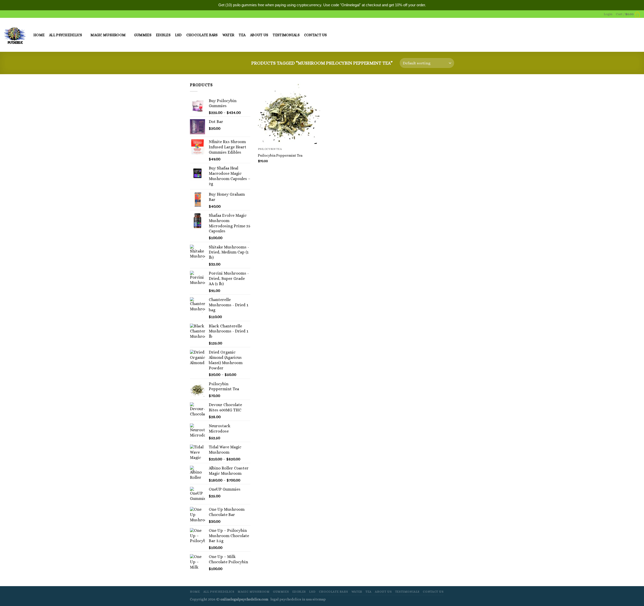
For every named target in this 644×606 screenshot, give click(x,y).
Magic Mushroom (108, 35)
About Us (259, 35)
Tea (242, 35)
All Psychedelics (65, 35)
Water (228, 35)
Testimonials (286, 35)
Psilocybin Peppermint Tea (280, 155)
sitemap (319, 599)
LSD (178, 35)
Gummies (142, 35)
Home (39, 35)
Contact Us (315, 35)
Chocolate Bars (202, 35)
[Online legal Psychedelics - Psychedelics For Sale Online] (15, 35)
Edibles (163, 35)
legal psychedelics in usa (291, 599)
